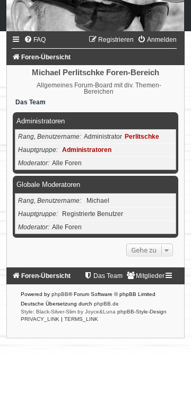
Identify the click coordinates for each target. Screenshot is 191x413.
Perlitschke (142, 136)
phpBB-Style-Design (142, 312)
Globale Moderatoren (48, 184)
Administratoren (40, 121)
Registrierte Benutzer (92, 214)
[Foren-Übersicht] (95, 15)
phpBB (59, 294)
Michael (97, 200)
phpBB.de (106, 304)
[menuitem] (35, 39)
